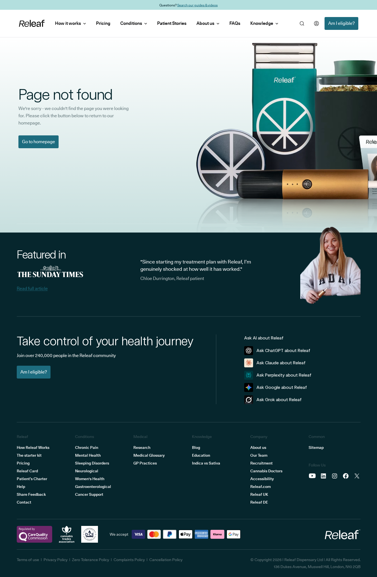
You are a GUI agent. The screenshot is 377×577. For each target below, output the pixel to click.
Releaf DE (259, 502)
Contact (24, 502)
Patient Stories (171, 23)
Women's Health (89, 479)
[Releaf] (32, 23)
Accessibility (262, 479)
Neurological (86, 471)
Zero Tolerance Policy (90, 559)
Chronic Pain (86, 447)
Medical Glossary (149, 455)
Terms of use (28, 559)
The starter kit (29, 455)
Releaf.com (260, 486)
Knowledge (261, 23)
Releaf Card (27, 471)
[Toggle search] (302, 23)
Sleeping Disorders (92, 463)
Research (141, 447)
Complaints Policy (129, 559)
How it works (68, 23)
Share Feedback (31, 494)
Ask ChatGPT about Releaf (283, 350)
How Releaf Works (33, 447)
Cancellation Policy (166, 559)
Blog (196, 447)
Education (201, 455)
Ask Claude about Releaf (281, 362)
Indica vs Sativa (206, 463)
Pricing (103, 23)
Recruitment (261, 463)
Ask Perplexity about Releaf (283, 375)
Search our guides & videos (197, 5)
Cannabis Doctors (266, 471)
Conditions (131, 23)
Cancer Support (89, 494)
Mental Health (88, 455)
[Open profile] (316, 23)
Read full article (32, 288)
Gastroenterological (93, 486)
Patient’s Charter (32, 479)
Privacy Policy (56, 559)
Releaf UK (259, 494)
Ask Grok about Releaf (279, 399)
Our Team (258, 455)
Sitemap (316, 447)
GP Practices (145, 463)
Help (21, 486)
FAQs (234, 23)
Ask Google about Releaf (281, 387)
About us (205, 23)
